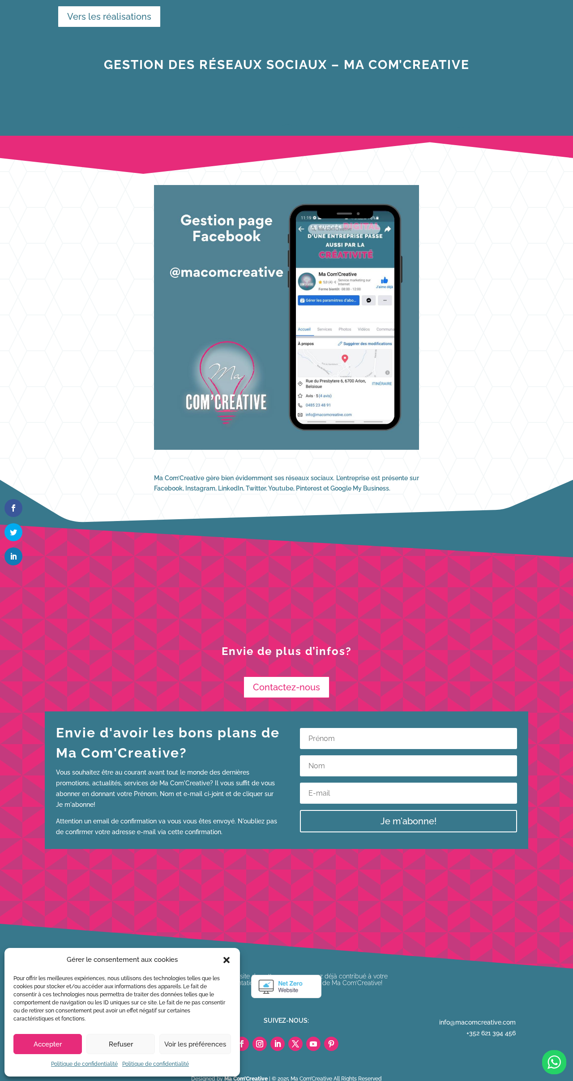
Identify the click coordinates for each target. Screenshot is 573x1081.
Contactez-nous (286, 687)
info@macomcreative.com (477, 1022)
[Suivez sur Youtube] (313, 1044)
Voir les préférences (195, 1044)
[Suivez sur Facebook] (242, 1044)
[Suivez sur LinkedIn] (277, 1044)
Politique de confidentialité (84, 1064)
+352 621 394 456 (491, 1033)
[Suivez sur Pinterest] (331, 1044)
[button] (226, 960)
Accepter (48, 1044)
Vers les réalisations (104, 16)
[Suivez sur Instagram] (259, 1044)
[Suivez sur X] (295, 1044)
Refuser (121, 1044)
